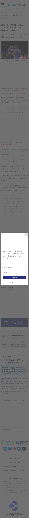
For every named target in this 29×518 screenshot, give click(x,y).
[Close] (26, 234)
